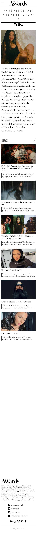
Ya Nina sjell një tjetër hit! (11, 270)
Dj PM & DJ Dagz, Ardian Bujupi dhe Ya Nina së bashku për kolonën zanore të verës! (17, 168)
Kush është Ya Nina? (9, 333)
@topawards (15, 509)
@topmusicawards (17, 505)
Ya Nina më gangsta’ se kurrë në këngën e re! (18, 203)
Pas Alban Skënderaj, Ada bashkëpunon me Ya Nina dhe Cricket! (17, 237)
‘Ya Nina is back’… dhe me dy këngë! (16, 302)
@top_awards (15, 512)
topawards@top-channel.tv (20, 516)
